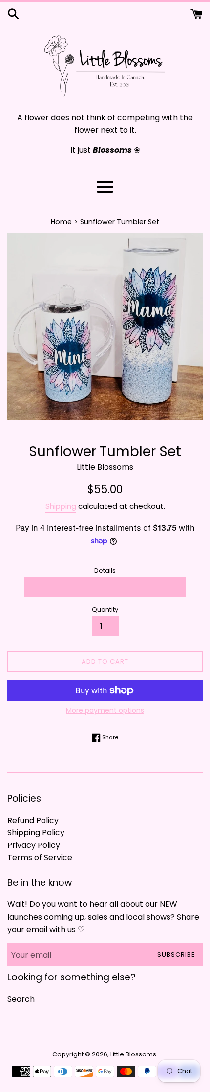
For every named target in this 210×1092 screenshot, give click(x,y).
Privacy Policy (33, 845)
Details (105, 570)
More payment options (105, 710)
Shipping (60, 506)
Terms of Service (39, 857)
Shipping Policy (35, 832)
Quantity (105, 609)
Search (21, 999)
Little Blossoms (133, 1054)
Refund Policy (33, 820)
